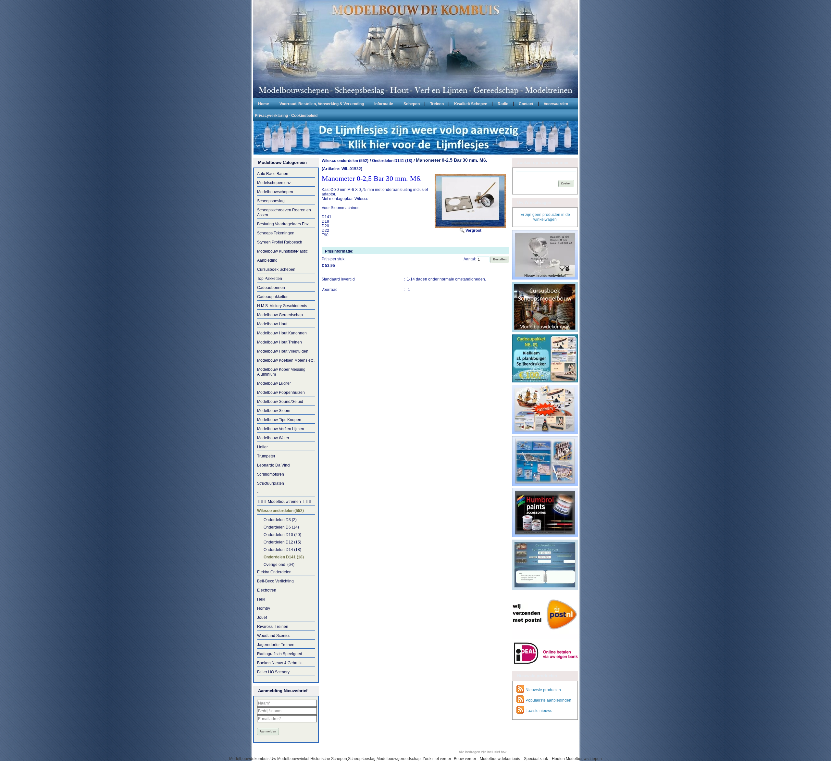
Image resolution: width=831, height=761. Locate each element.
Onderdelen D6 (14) (281, 527)
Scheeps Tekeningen (275, 233)
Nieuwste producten (543, 690)
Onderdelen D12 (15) (282, 542)
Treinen (437, 104)
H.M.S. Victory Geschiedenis (282, 306)
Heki (261, 599)
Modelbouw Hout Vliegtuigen (282, 351)
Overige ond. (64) (279, 564)
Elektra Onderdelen (274, 572)
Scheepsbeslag (271, 201)
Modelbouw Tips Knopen (279, 420)
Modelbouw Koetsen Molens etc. (286, 360)
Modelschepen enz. (274, 183)
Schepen (411, 104)
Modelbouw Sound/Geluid (280, 401)
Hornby (263, 608)
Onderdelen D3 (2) (280, 520)
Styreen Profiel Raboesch (279, 242)
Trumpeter (266, 456)
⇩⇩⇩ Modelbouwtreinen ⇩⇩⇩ (284, 501)
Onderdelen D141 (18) (284, 557)
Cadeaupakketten (273, 296)
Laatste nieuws (539, 710)
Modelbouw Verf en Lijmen (280, 429)
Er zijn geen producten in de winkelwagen (545, 217)
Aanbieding (267, 260)
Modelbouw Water (273, 438)
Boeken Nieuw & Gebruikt (280, 663)
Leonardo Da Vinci (273, 465)
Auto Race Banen (272, 173)
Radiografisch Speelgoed (279, 654)
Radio (503, 104)
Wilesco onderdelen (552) (280, 510)
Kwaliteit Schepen (470, 104)
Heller (262, 447)
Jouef (262, 617)
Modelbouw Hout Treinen (279, 342)
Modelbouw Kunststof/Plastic (282, 251)
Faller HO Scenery (273, 672)
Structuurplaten (270, 483)
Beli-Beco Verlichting (275, 581)
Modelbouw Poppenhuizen (281, 392)
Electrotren (266, 590)
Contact (526, 104)
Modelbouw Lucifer (274, 383)
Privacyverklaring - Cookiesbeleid (286, 115)
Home (263, 104)
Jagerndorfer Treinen (275, 644)
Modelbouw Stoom (273, 410)
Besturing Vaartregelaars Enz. (283, 224)
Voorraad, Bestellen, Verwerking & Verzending (321, 104)
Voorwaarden (556, 104)
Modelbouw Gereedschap (280, 315)
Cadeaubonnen (271, 287)
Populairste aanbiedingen (548, 700)
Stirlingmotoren (270, 474)
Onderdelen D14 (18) (282, 549)
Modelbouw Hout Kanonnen (282, 333)
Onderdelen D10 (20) (282, 534)
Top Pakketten (269, 278)
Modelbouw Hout (272, 324)
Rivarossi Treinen (272, 626)
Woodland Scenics (273, 635)
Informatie (383, 104)
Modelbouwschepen (275, 192)
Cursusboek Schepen (276, 269)
